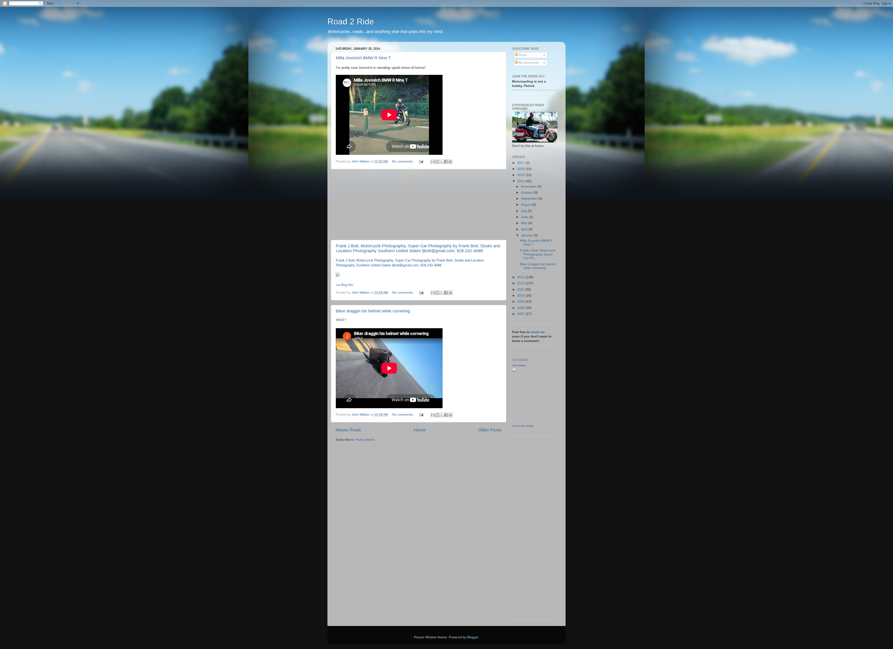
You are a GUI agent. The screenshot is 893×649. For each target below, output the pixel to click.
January (527, 235)
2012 (521, 283)
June (525, 217)
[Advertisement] (418, 204)
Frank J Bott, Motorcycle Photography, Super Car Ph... (538, 254)
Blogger (472, 637)
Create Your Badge (522, 425)
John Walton (519, 365)
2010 (521, 295)
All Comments (528, 62)
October (527, 192)
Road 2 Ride (350, 21)
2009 (521, 301)
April (524, 229)
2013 (521, 277)
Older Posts (490, 429)
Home (420, 429)
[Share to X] (441, 161)
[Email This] (432, 161)
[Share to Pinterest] (450, 161)
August (526, 204)
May (524, 223)
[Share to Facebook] (445, 161)
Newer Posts (348, 429)
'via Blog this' (344, 285)
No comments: (403, 161)
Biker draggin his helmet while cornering (373, 311)
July (524, 211)
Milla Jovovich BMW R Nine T (363, 58)
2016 (521, 169)
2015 (521, 175)
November (529, 186)
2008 (521, 308)
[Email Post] (420, 161)
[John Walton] (526, 421)
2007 (521, 314)
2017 (521, 163)
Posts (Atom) (365, 439)
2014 (521, 181)
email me (538, 332)
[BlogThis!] (437, 161)
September (529, 198)
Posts (522, 55)
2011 (521, 289)
